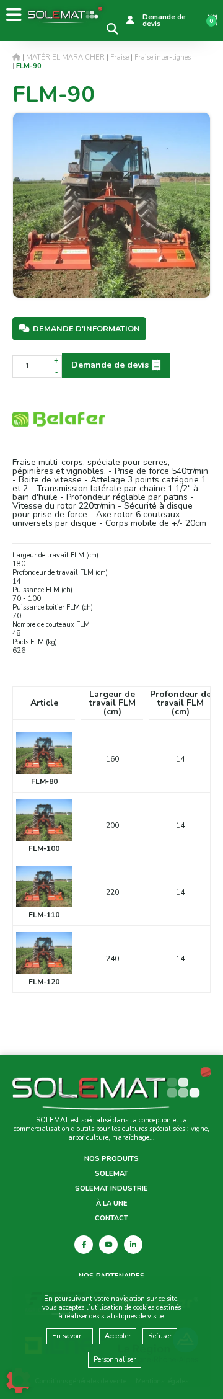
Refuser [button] (160, 1336)
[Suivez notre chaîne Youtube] (108, 1244)
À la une (112, 1203)
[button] (29, 66)
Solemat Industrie (111, 1188)
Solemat (111, 1174)
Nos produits (111, 1159)
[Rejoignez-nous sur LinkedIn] (133, 1244)
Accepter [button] (118, 1336)
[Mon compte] (130, 20)
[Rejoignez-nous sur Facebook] (83, 1244)
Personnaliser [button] (115, 1359)
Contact (111, 1218)
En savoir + (69, 1336)
